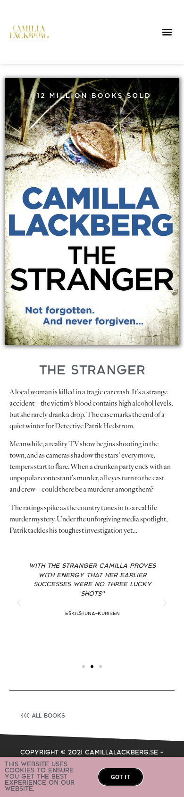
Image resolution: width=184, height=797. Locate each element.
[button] (167, 32)
